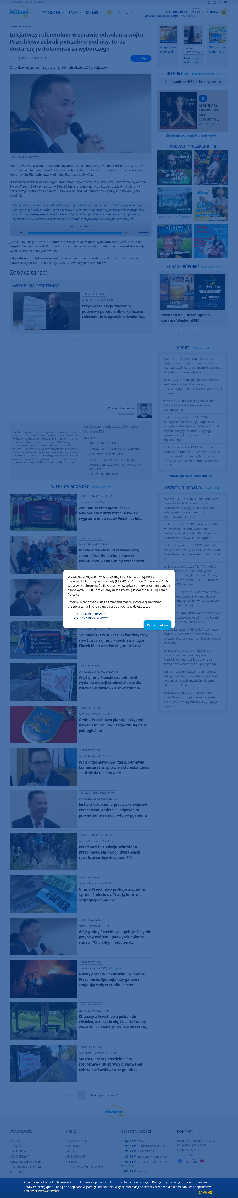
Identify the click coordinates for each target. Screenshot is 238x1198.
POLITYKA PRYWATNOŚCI (91, 618)
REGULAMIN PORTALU (89, 614)
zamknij (205, 1193)
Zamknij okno (157, 625)
